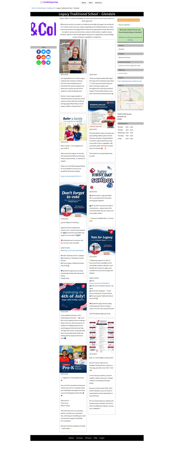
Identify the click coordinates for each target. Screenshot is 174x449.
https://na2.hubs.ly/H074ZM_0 (71, 176)
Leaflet (122, 109)
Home (84, 3)
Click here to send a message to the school (129, 65)
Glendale (121, 49)
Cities (91, 3)
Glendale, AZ (51, 8)
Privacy (89, 438)
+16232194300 (122, 73)
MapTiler (127, 109)
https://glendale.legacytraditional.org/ (129, 81)
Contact (80, 438)
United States (41, 8)
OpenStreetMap (134, 109)
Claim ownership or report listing (129, 20)
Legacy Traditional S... (131, 103)
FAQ (95, 438)
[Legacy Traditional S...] (131, 99)
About (71, 438)
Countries (99, 3)
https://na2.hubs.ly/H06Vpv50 (74, 250)
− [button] (120, 93)
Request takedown (124, 25)
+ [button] (120, 90)
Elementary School (124, 57)
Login (102, 438)
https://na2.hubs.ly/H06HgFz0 (99, 283)
